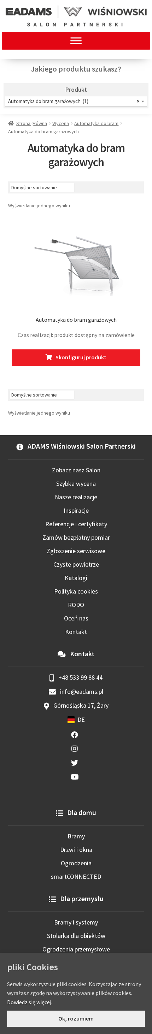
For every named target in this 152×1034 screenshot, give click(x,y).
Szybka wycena (76, 483)
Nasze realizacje (76, 497)
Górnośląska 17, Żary (80, 705)
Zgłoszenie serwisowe (76, 551)
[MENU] (76, 40)
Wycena (60, 123)
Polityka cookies (76, 591)
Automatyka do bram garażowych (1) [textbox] (74, 101)
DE (81, 719)
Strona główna (31, 123)
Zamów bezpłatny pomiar (76, 537)
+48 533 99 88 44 (80, 677)
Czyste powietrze (76, 564)
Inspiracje (76, 510)
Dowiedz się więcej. (29, 1002)
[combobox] (76, 101)
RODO (76, 605)
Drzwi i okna (76, 849)
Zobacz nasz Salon (76, 470)
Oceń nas (76, 618)
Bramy (76, 836)
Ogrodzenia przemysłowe (76, 949)
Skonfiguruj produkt (80, 357)
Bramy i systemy (76, 922)
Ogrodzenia (76, 863)
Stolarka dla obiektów (76, 936)
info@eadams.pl (81, 691)
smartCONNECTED (76, 876)
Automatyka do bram (96, 123)
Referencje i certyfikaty (76, 524)
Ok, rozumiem (76, 1018)
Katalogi (76, 578)
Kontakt (76, 632)
